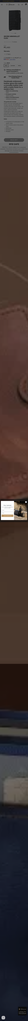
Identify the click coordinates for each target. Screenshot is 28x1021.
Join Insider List (7, 515)
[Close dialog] (26, 502)
